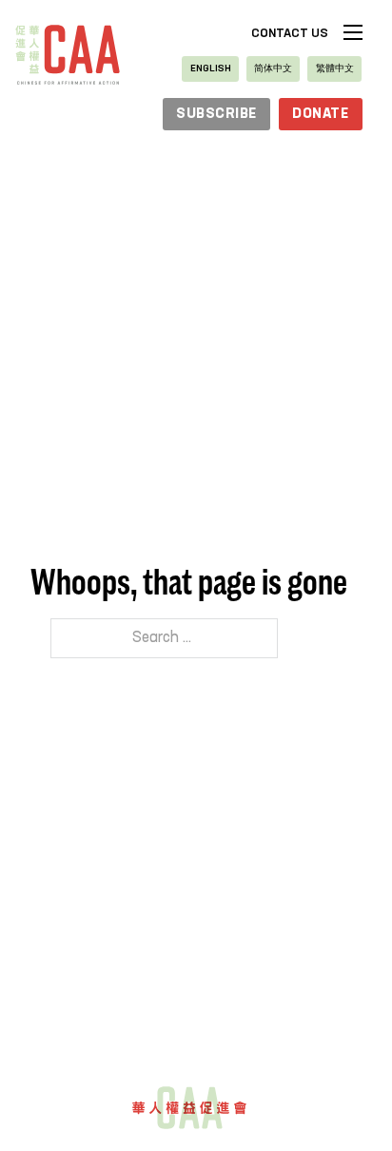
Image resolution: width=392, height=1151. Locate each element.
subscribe (216, 114)
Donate (320, 114)
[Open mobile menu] (353, 32)
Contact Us (289, 34)
